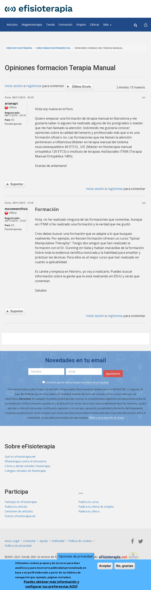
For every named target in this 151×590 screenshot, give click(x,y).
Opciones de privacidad (75, 556)
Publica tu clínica (88, 511)
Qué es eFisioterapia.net (20, 456)
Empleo (81, 24)
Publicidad (58, 541)
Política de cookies (80, 541)
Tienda (50, 24)
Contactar (29, 541)
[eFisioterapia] (39, 9)
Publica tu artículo (16, 506)
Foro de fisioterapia (19, 47)
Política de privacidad (18, 545)
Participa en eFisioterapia (21, 502)
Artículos (12, 24)
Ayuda (44, 541)
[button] (145, 25)
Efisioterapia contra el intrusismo (26, 461)
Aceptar (105, 566)
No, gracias (124, 566)
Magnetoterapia (32, 24)
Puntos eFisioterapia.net (20, 516)
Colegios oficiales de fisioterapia (25, 471)
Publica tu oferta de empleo (96, 506)
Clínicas (94, 24)
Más (106, 24)
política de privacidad (96, 382)
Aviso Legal (12, 541)
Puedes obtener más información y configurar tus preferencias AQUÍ (51, 584)
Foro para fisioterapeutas (53, 47)
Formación (65, 24)
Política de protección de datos (106, 417)
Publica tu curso (88, 502)
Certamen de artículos (19, 511)
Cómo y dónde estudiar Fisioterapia (27, 466)
